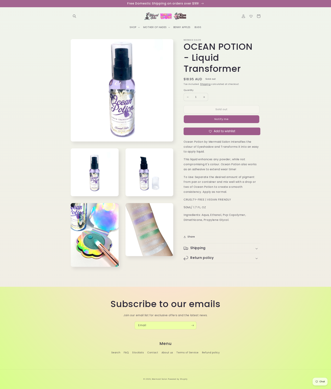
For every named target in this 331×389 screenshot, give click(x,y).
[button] (74, 16)
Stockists (138, 352)
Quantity (188, 90)
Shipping (205, 84)
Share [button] (191, 236)
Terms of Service (187, 352)
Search (116, 352)
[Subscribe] (192, 325)
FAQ (126, 352)
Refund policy (211, 352)
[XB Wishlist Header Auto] (251, 16)
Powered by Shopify (178, 379)
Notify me (221, 119)
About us (167, 352)
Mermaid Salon (159, 379)
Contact (152, 352)
